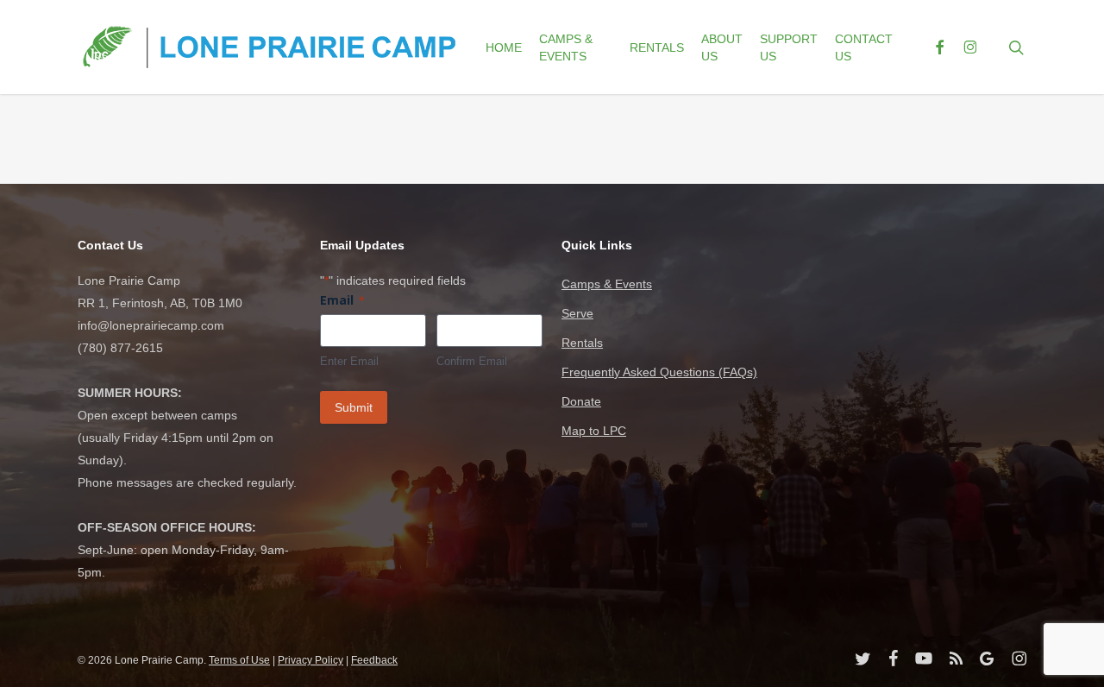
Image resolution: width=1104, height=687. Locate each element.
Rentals (582, 343)
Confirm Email (471, 361)
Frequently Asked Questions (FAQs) (659, 372)
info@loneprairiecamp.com (151, 325)
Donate (581, 401)
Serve (577, 313)
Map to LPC (593, 431)
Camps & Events (606, 284)
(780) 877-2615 (120, 348)
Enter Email (349, 361)
